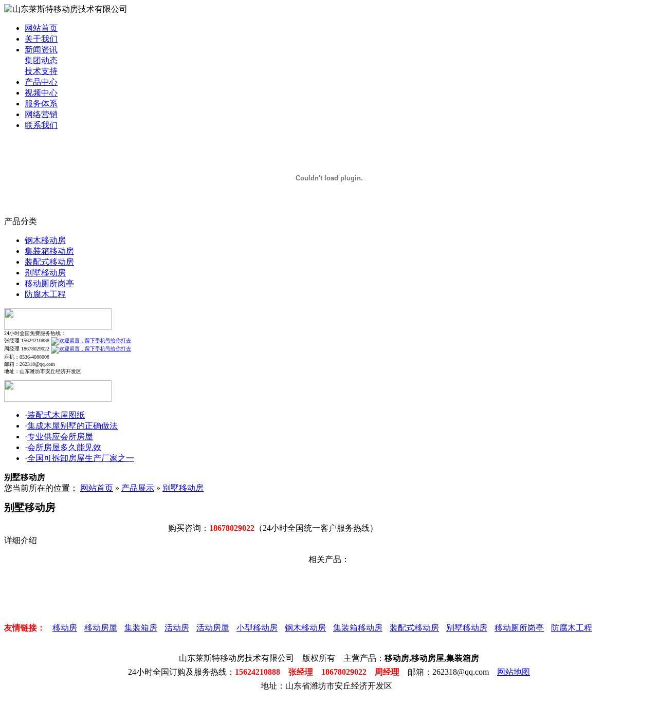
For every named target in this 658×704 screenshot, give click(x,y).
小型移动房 (257, 627)
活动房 (176, 627)
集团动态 (41, 60)
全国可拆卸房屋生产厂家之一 (80, 458)
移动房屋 (100, 627)
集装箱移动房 (49, 251)
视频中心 (41, 92)
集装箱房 (140, 627)
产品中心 (41, 82)
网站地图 (513, 672)
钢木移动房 (45, 240)
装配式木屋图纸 (56, 415)
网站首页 (41, 28)
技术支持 (41, 71)
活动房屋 (212, 627)
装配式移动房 (49, 261)
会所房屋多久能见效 (64, 447)
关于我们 (41, 38)
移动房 (64, 627)
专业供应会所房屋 (60, 436)
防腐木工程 (45, 294)
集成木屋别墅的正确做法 (72, 425)
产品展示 (137, 488)
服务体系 (41, 103)
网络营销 (41, 114)
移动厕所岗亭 (49, 283)
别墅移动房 (45, 272)
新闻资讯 (41, 49)
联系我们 (41, 125)
